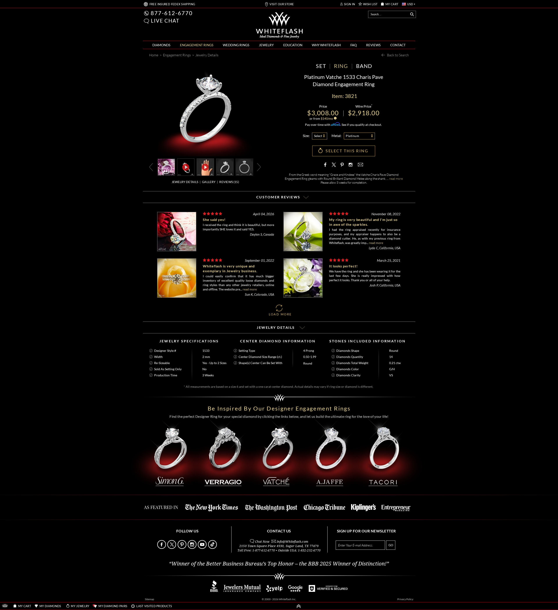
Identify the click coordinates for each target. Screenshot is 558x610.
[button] (146, 21)
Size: (306, 135)
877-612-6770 (172, 13)
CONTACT (398, 45)
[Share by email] (360, 164)
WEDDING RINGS (236, 45)
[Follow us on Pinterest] (182, 548)
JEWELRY (266, 45)
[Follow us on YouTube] (202, 548)
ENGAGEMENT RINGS (196, 45)
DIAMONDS (161, 45)
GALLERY (209, 182)
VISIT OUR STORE (281, 4)
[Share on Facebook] (326, 164)
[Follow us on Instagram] (192, 548)
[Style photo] (166, 167)
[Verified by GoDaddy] (328, 590)
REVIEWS (373, 45)
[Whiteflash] (279, 25)
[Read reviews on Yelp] (274, 590)
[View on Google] (295, 590)
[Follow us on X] (172, 548)
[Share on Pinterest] (342, 167)
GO (391, 545)
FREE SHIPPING (172, 4)
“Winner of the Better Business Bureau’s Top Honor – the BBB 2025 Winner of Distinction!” (279, 564)
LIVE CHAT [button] (165, 21)
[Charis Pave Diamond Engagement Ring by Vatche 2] (244, 167)
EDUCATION (292, 45)
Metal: (336, 135)
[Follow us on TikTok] (212, 548)
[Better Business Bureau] (214, 590)
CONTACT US (279, 531)
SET (321, 66)
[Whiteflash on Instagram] (350, 164)
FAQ (353, 45)
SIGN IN (349, 4)
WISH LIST (370, 4)
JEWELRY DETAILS (185, 182)
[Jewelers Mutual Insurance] (242, 590)
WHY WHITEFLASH (326, 45)
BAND (364, 66)
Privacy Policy (405, 599)
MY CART (392, 4)
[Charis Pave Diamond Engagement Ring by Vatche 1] (225, 167)
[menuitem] (161, 45)
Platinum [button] (352, 136)
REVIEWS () (229, 182)
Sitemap (149, 599)
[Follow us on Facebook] (162, 548)
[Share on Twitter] (334, 164)
